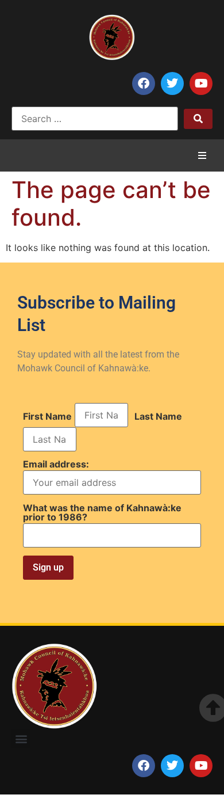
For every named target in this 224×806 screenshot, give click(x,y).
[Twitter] (172, 83)
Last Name (158, 416)
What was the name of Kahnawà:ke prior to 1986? (102, 512)
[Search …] (94, 119)
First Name (47, 416)
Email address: (56, 464)
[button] (202, 155)
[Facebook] (143, 83)
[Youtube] (201, 83)
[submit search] (198, 119)
